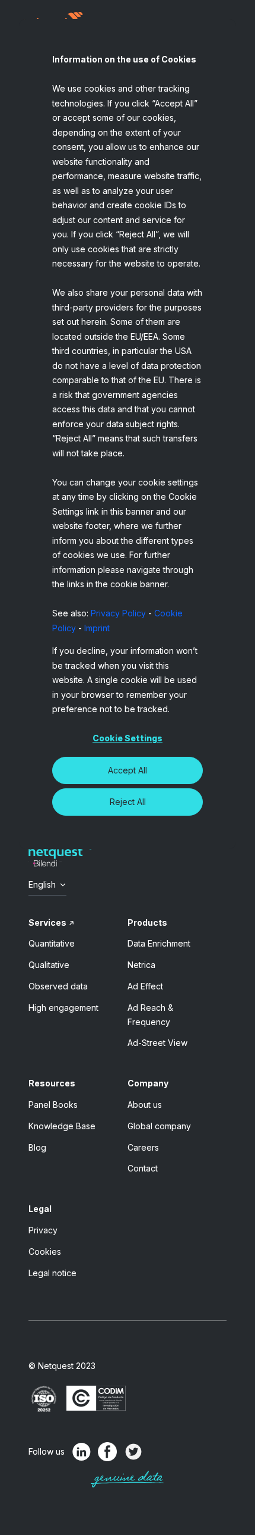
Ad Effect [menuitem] (145, 986)
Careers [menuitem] (143, 1147)
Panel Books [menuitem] (53, 1104)
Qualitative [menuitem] (48, 965)
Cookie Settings (127, 738)
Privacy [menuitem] (43, 1230)
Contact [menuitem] (143, 1168)
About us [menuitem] (145, 1104)
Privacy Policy (118, 613)
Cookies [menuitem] (44, 1251)
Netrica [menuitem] (141, 965)
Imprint (97, 628)
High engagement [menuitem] (63, 1008)
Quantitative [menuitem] (51, 943)
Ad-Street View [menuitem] (157, 1043)
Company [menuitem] (148, 1083)
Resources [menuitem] (51, 1083)
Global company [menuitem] (159, 1126)
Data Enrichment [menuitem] (159, 943)
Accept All (127, 770)
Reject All (128, 802)
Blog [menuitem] (37, 1147)
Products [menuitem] (147, 922)
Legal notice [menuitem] (52, 1273)
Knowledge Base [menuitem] (61, 1126)
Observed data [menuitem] (58, 986)
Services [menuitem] (47, 922)
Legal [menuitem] (40, 1209)
